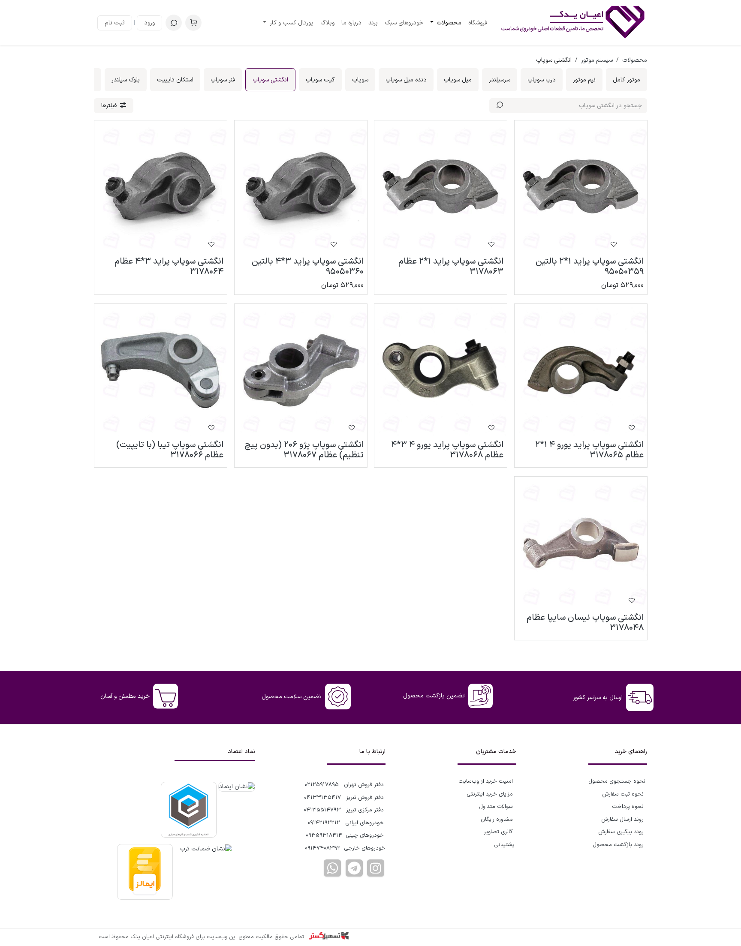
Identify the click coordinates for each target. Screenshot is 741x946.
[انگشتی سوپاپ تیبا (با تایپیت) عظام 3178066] (160, 370)
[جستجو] (499, 105)
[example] (354, 868)
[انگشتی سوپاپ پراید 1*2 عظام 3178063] (440, 186)
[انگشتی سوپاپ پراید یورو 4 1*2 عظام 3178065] (581, 370)
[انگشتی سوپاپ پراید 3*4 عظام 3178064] (160, 186)
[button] (174, 23)
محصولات (634, 60)
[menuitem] (478, 23)
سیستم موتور (597, 60)
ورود (149, 22)
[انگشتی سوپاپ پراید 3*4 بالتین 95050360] (301, 186)
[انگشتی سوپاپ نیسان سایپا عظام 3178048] (581, 543)
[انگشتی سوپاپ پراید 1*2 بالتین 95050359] (581, 186)
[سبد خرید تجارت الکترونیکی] (193, 23)
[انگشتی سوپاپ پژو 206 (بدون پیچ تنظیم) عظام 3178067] (301, 370)
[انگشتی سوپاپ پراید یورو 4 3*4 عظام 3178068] (440, 370)
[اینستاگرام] (375, 868)
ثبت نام (115, 22)
